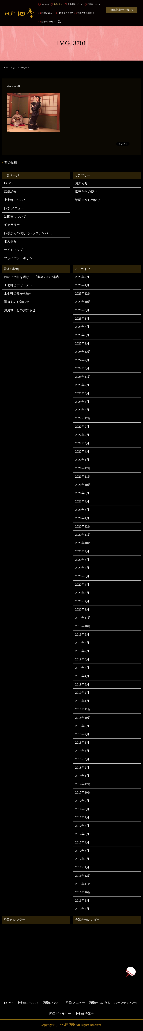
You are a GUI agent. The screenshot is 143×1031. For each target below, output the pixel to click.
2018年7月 (82, 734)
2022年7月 (82, 435)
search (59, 21)
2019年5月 (82, 667)
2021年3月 (82, 509)
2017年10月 (83, 792)
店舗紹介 (10, 191)
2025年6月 (82, 335)
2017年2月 (82, 859)
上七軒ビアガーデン (18, 285)
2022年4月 (82, 451)
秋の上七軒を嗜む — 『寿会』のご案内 (31, 277)
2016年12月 (83, 875)
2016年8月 (82, 900)
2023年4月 (82, 401)
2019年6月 (82, 659)
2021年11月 (83, 476)
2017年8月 (82, 809)
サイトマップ (13, 250)
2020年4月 (82, 584)
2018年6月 (82, 742)
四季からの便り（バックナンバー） (29, 233)
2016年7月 (82, 909)
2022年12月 (83, 418)
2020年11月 (83, 534)
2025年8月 (82, 318)
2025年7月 (82, 326)
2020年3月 (82, 593)
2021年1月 (82, 518)
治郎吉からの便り (84, 13)
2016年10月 (83, 892)
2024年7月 (82, 360)
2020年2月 (82, 601)
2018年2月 (82, 767)
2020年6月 (82, 576)
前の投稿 (10, 162)
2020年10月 (83, 543)
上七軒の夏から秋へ (18, 293)
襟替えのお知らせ (16, 302)
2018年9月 (82, 726)
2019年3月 (82, 684)
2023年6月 (82, 393)
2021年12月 (83, 468)
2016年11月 (83, 884)
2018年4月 (82, 751)
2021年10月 (83, 485)
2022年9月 (82, 426)
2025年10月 (83, 302)
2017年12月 (83, 784)
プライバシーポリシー (19, 258)
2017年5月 (82, 834)
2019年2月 (82, 692)
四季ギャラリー (47, 21)
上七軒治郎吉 (84, 1014)
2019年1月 (82, 701)
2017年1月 (82, 867)
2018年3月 (82, 759)
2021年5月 (82, 493)
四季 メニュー (46, 13)
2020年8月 (82, 559)
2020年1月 (82, 609)
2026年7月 (82, 277)
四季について (92, 4)
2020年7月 (82, 568)
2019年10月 (83, 626)
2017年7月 (82, 817)
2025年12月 (83, 293)
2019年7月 (82, 651)
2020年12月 (83, 526)
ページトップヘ (130, 972)
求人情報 (10, 241)
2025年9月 (82, 310)
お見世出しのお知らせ (19, 310)
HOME (43, 4)
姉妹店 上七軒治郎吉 (121, 10)
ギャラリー (12, 225)
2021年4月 (82, 501)
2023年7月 (82, 385)
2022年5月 (82, 443)
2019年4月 (82, 676)
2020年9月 (82, 551)
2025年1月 (82, 343)
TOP (6, 67)
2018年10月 (83, 717)
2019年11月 (83, 618)
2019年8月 (82, 643)
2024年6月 (82, 368)
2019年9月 (82, 634)
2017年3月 (82, 850)
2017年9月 (82, 801)
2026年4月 (82, 285)
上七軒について (73, 4)
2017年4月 (82, 842)
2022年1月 (82, 460)
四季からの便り (64, 13)
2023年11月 (83, 376)
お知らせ (56, 4)
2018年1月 (82, 776)
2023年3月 (82, 410)
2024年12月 (83, 352)
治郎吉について (15, 216)
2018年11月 (83, 709)
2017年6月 (82, 825)
